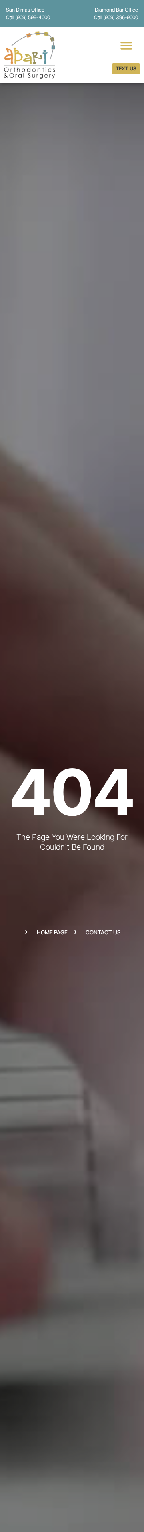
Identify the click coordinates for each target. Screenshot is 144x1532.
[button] (126, 45)
